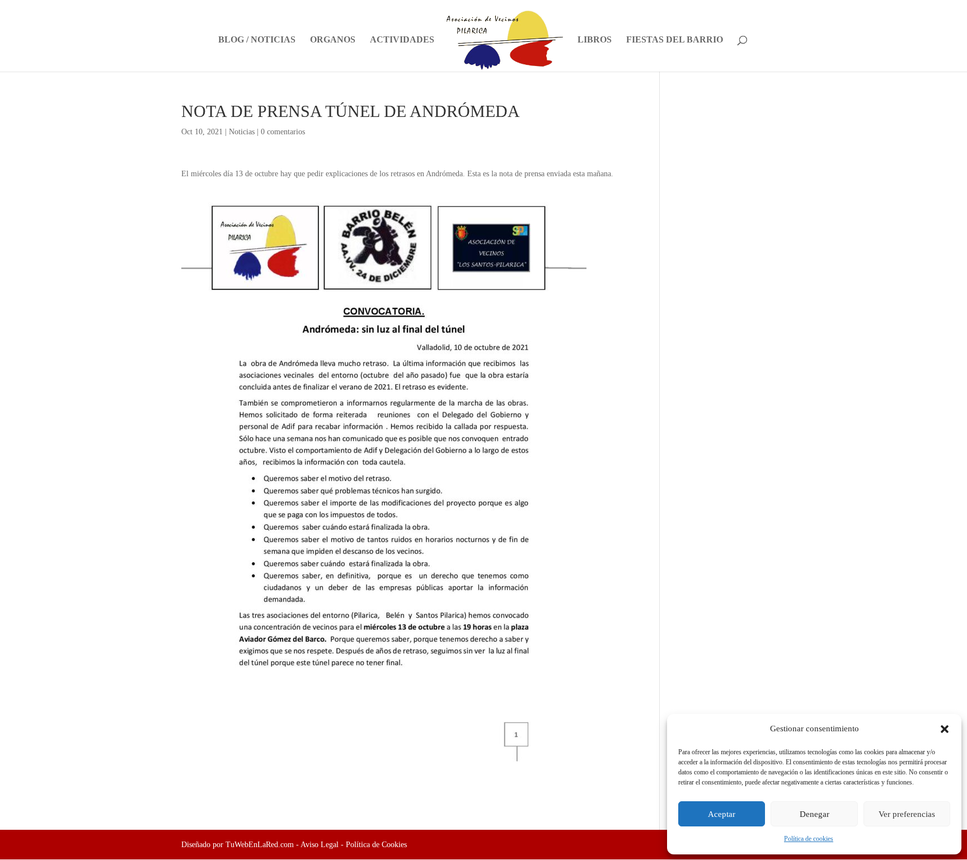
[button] (944, 729)
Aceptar (721, 814)
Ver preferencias (907, 814)
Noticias (242, 132)
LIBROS (595, 40)
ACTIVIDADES (402, 40)
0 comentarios (283, 132)
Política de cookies (808, 839)
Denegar (814, 814)
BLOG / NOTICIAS (256, 40)
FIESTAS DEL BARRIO (674, 40)
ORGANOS (332, 40)
